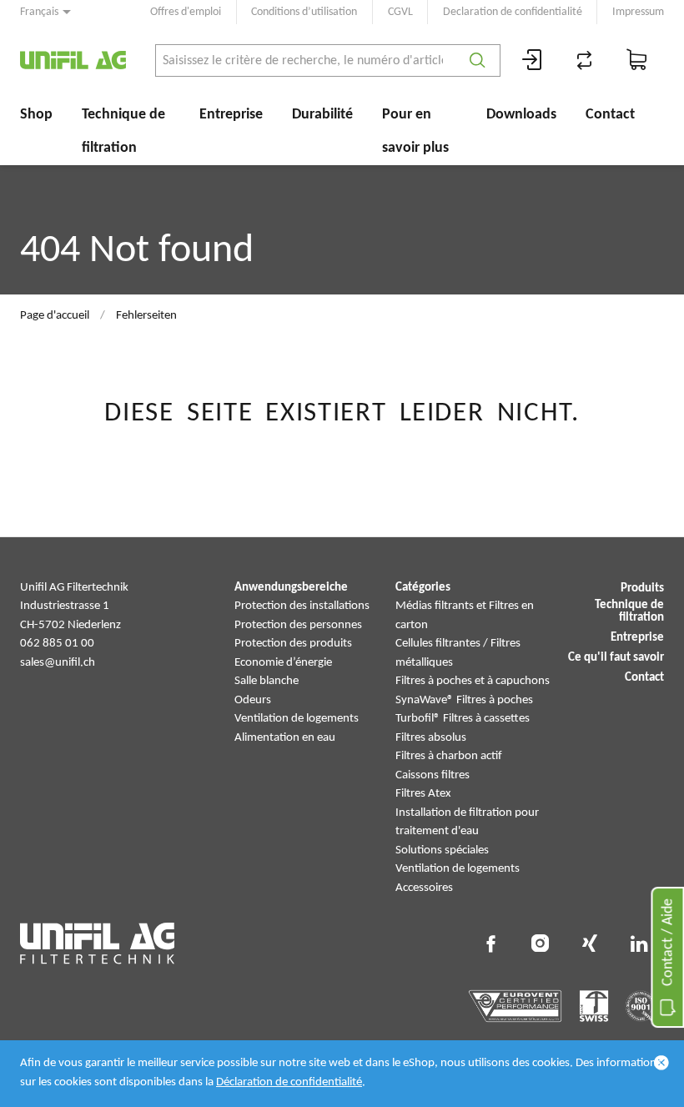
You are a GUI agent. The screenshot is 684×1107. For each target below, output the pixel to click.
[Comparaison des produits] (585, 60)
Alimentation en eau (284, 738)
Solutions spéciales (442, 850)
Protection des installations (302, 606)
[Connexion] (532, 60)
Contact (610, 115)
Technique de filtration (123, 131)
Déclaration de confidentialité (289, 1082)
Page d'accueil (54, 315)
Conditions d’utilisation (304, 12)
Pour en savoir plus (415, 131)
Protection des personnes (298, 625)
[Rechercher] (477, 60)
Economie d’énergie (283, 663)
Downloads (521, 115)
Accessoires (424, 888)
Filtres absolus (430, 738)
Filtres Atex (423, 793)
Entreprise (231, 115)
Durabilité (322, 115)
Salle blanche (266, 681)
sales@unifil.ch (57, 663)
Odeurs (252, 700)
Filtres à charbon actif (448, 756)
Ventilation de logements (296, 718)
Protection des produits (293, 643)
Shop (36, 115)
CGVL (400, 12)
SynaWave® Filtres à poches (464, 700)
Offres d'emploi (185, 12)
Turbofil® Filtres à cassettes (462, 718)
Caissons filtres (432, 775)
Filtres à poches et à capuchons (472, 681)
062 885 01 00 (57, 643)
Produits (642, 588)
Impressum (638, 12)
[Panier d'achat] (637, 60)
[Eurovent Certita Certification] (515, 1006)
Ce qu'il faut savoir (616, 658)
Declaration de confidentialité (512, 12)
